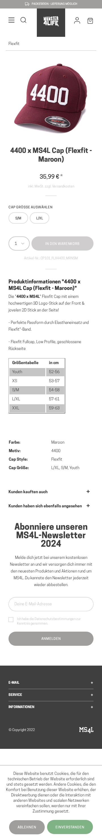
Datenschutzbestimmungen (55, 619)
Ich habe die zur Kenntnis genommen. (49, 621)
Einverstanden (70, 827)
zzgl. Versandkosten (59, 186)
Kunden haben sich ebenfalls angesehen (45, 506)
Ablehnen (27, 827)
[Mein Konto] (77, 22)
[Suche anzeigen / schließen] (23, 21)
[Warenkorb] (90, 22)
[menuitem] (11, 21)
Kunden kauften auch (28, 492)
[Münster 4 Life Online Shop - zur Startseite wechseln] (50, 21)
